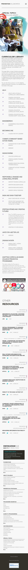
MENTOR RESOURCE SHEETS (15, 187)
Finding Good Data (7, 478)
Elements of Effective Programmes (11, 520)
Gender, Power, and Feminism (9, 465)
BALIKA (4, 505)
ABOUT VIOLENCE (8, 475)
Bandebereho (6, 506)
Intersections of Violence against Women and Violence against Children (13, 484)
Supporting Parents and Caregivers (11, 493)
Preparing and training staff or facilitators (13, 521)
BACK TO (6, 448)
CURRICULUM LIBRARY (7, 545)
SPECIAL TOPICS (9, 13)
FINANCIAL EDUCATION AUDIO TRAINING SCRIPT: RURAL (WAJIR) (16, 115)
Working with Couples (8, 490)
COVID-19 (5, 544)
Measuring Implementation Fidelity (13, 430)
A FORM (17, 204)
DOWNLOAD (15, 332)
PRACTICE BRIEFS (6, 528)
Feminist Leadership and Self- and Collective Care (13, 469)
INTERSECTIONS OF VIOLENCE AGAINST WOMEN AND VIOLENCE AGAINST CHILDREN (13, 541)
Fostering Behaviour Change (9, 471)
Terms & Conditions (14, 556)
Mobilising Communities (8, 495)
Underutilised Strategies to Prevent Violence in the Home (13, 548)
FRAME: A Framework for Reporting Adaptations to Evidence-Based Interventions (13, 342)
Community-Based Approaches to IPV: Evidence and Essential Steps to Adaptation (13, 405)
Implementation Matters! (8, 518)
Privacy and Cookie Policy (14, 560)
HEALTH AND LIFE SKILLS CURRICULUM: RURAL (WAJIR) (16, 102)
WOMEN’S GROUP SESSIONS (15, 190)
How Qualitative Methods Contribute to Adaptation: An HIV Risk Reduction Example (13, 367)
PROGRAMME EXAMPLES (9, 501)
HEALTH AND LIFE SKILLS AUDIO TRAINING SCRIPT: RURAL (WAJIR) (16, 106)
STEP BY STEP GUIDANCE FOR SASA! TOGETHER (15, 202)
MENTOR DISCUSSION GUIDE (15, 184)
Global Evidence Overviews (9, 477)
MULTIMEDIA (5, 535)
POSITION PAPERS (6, 531)
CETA (4, 509)
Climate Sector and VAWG (8, 542)
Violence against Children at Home (10, 481)
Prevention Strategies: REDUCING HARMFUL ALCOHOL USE (13, 454)
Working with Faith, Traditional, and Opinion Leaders (12, 497)
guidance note (14, 83)
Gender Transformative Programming (11, 467)
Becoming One (6, 508)
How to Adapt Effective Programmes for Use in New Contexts (11, 418)
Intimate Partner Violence (9, 480)
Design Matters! (6, 516)
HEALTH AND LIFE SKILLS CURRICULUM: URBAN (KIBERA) (16, 94)
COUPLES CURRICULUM (14, 156)
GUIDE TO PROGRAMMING (10, 513)
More (4, 472)
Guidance (20, 267)
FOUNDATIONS (7, 462)
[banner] (14, 268)
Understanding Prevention (9, 464)
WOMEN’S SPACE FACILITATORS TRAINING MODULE (16, 164)
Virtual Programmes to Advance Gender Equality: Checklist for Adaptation (12, 328)
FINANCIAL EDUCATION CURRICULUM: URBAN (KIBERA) (16, 98)
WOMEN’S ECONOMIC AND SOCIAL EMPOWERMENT (13, 492)
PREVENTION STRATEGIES (10, 488)
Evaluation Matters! (7, 517)
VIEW (10, 319)
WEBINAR (10, 148)
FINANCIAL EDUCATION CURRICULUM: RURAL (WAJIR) (16, 110)
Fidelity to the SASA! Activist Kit (12, 392)
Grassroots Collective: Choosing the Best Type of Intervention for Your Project (13, 315)
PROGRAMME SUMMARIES (8, 529)
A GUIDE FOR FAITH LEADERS (15, 133)
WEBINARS (5, 533)
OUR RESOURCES (8, 526)
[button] (26, 4)
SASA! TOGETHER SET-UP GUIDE (16, 198)
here (9, 224)
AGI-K (4, 503)
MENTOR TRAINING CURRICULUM (16, 182)
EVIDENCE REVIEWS (7, 532)
